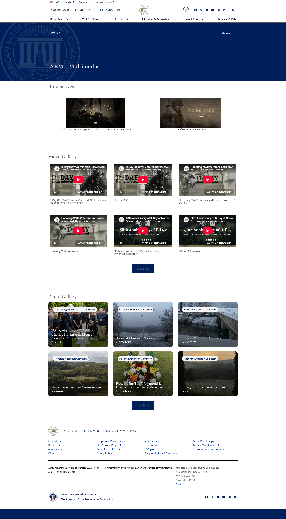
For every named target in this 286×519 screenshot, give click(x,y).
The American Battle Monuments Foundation (87, 499)
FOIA (51, 453)
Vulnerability (151, 441)
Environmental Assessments (209, 449)
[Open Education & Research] (169, 19)
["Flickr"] (212, 10)
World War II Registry (205, 441)
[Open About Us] (127, 19)
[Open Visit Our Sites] (100, 19)
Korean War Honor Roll (206, 445)
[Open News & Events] (202, 19)
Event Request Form (108, 449)
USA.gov (149, 449)
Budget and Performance (111, 441)
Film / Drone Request (108, 445)
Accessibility (55, 449)
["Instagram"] (218, 10)
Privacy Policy (104, 453)
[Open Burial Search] (67, 19)
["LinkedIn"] (224, 10)
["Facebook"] (195, 10)
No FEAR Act (151, 445)
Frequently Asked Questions (160, 453)
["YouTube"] (207, 10)
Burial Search (55, 445)
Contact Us (54, 441)
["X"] (201, 10)
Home (55, 32)
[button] (143, 268)
